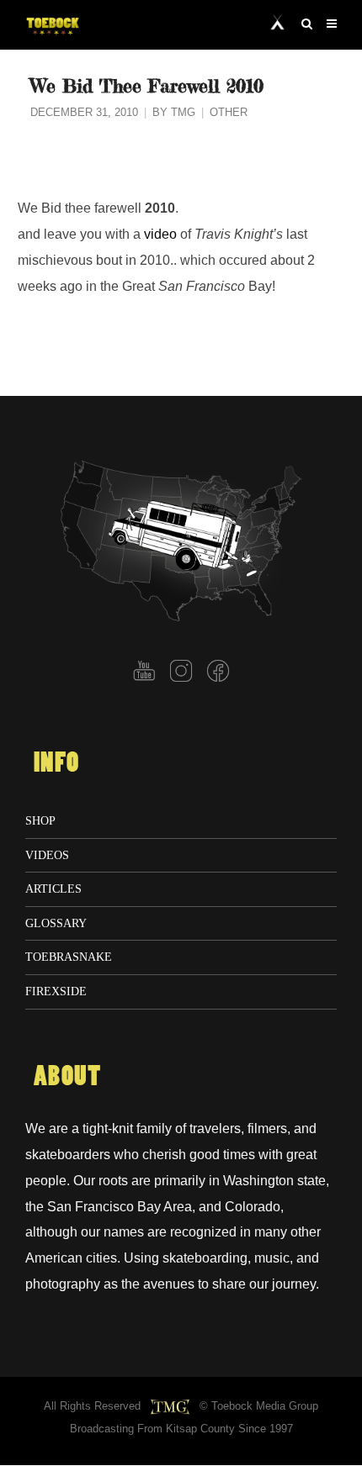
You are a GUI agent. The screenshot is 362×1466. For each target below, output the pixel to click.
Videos (47, 855)
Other (229, 113)
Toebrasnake (68, 956)
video (160, 233)
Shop (40, 820)
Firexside (56, 991)
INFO (56, 763)
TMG (183, 113)
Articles (53, 888)
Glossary (56, 923)
